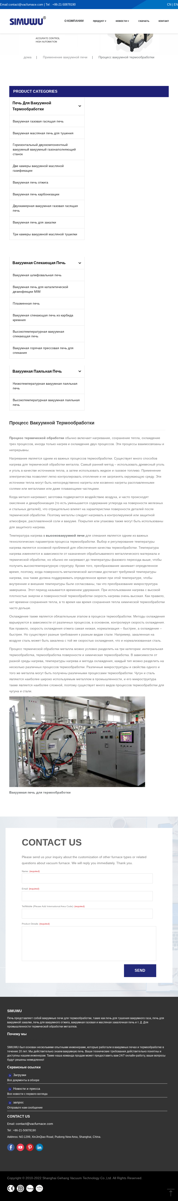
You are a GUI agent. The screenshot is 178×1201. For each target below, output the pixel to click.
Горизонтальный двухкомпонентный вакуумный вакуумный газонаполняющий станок (44, 149)
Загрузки (19, 1075)
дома (28, 57)
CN (169, 4)
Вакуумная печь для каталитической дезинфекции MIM (40, 289)
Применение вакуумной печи (65, 57)
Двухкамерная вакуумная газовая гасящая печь (45, 208)
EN (176, 4)
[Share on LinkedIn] (39, 1147)
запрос (18, 1102)
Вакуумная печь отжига (30, 182)
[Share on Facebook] (11, 1147)
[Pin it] (30, 1147)
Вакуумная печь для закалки (34, 222)
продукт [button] (98, 21)
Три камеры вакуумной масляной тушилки (45, 234)
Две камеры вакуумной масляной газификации (38, 168)
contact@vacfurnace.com (26, 4)
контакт (164, 21)
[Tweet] (20, 1147)
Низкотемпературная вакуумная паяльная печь (45, 386)
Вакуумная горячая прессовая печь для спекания (43, 350)
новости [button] (121, 21)
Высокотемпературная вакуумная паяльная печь (46, 402)
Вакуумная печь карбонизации (36, 194)
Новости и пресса (26, 1088)
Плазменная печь (26, 303)
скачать (143, 21)
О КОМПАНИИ (74, 21)
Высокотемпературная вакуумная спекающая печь (38, 334)
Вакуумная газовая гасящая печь (38, 121)
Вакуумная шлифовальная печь (37, 275)
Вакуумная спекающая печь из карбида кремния (43, 317)
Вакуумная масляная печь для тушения (43, 133)
